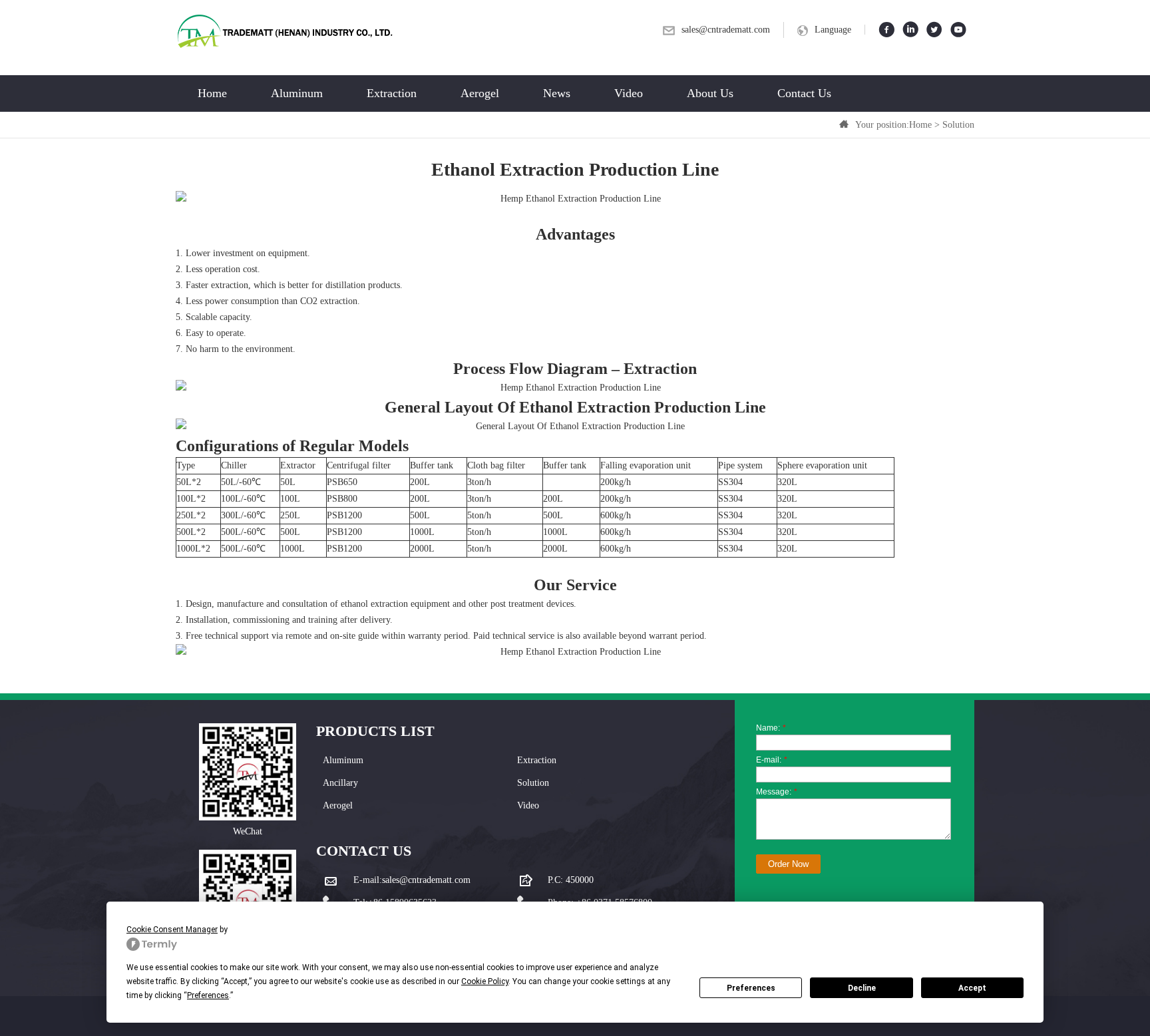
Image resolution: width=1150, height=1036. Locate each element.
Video (628, 93)
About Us (710, 93)
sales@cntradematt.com (725, 30)
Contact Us (804, 93)
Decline (862, 988)
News (556, 93)
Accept (972, 988)
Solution (958, 125)
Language (833, 30)
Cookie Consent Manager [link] (172, 929)
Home (212, 93)
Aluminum (297, 93)
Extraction (392, 93)
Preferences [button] (208, 995)
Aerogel (480, 93)
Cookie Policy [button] (484, 981)
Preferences (751, 988)
